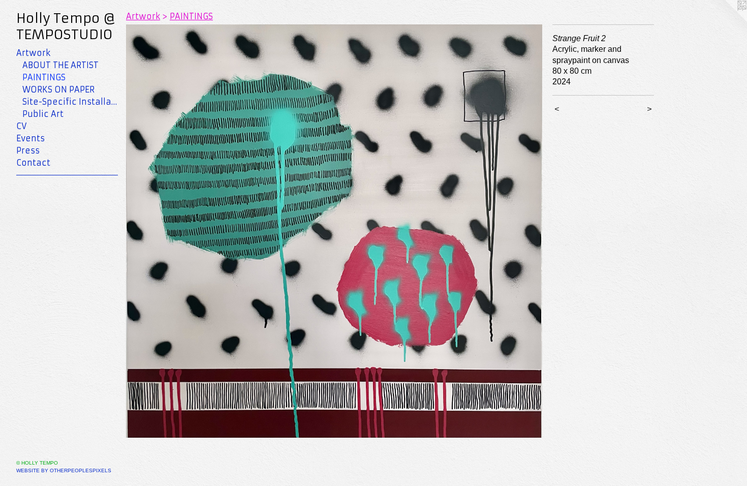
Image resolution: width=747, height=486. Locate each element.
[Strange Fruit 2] (334, 231)
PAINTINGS (44, 77)
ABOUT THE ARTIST (60, 65)
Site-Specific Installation (70, 102)
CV (21, 126)
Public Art (43, 114)
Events (30, 138)
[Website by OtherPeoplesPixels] (726, 20)
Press (28, 150)
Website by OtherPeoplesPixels (63, 470)
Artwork (33, 53)
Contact (33, 163)
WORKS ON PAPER (58, 89)
